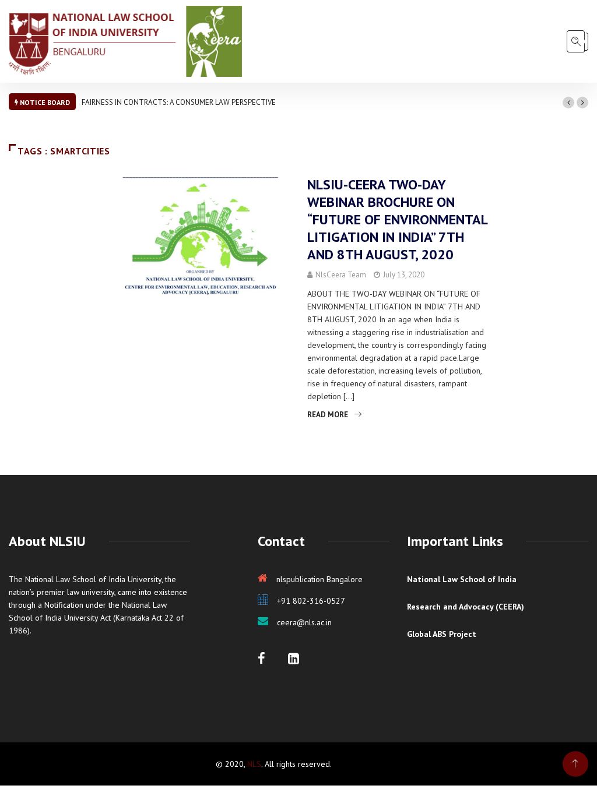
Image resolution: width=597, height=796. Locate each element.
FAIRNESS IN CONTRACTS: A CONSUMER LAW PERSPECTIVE (179, 102)
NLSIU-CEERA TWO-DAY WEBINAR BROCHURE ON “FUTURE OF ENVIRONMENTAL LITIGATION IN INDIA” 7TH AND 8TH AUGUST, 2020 (397, 219)
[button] (568, 102)
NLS (254, 764)
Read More (327, 415)
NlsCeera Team (340, 275)
